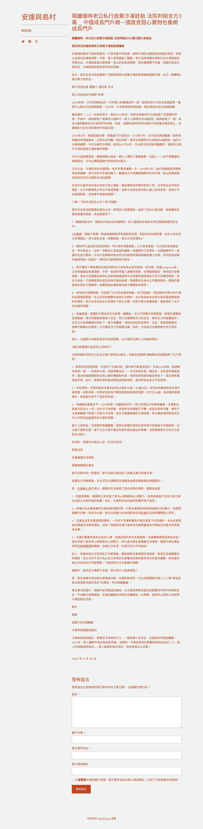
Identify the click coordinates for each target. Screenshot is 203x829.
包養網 (77, 234)
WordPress (104, 818)
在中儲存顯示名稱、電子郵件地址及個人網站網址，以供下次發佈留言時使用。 (127, 780)
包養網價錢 (84, 546)
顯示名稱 (78, 732)
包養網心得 (84, 488)
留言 (76, 694)
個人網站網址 (80, 764)
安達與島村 (38, 17)
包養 (143, 513)
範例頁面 (26, 30)
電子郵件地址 (81, 748)
